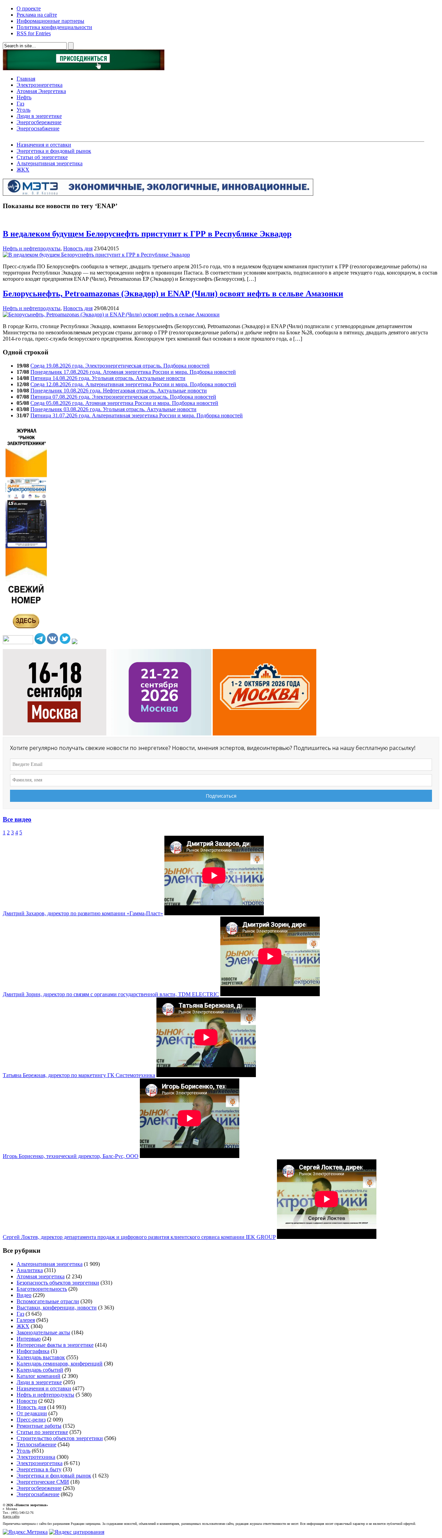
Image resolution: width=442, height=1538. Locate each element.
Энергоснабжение (38, 128)
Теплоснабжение (36, 1444)
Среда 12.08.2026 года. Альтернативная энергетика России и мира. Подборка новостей (133, 384)
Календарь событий (40, 1370)
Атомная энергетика (41, 1276)
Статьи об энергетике (42, 157)
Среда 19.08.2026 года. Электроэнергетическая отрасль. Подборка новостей (120, 366)
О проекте (29, 8)
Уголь (23, 110)
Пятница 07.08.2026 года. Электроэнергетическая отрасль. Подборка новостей (123, 397)
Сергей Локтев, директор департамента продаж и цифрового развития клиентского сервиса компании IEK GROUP (139, 1237)
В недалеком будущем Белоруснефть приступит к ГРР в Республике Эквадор (147, 233)
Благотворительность (42, 1289)
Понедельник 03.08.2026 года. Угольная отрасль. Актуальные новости (113, 409)
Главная (26, 79)
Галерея (26, 1320)
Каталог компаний (38, 1376)
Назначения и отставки (44, 145)
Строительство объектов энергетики (60, 1438)
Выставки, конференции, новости (57, 1307)
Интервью (29, 1339)
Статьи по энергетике (42, 1432)
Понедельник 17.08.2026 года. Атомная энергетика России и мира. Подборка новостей (133, 372)
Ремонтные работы (39, 1426)
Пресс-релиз (31, 1420)
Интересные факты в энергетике (55, 1345)
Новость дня (78, 248)
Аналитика (30, 1270)
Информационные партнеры (50, 21)
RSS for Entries (34, 33)
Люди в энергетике (39, 116)
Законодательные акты (43, 1332)
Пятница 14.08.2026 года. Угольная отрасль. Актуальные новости (107, 378)
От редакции (32, 1413)
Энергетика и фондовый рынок (54, 151)
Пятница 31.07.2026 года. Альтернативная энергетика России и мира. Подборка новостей (136, 415)
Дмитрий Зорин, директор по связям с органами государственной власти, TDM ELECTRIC (111, 994)
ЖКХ (23, 170)
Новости (27, 1401)
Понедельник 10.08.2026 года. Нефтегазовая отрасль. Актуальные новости (118, 390)
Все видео (17, 819)
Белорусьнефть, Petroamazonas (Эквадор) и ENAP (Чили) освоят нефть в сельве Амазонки (173, 293)
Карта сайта (11, 1516)
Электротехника (36, 1457)
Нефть (24, 97)
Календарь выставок (41, 1357)
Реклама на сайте (37, 15)
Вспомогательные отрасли (48, 1301)
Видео (24, 1295)
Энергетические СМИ (43, 1482)
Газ (20, 103)
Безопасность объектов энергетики (58, 1283)
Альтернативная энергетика (50, 163)
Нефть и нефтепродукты (31, 248)
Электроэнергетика (40, 85)
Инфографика (33, 1351)
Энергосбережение (39, 122)
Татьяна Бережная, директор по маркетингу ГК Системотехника (79, 1075)
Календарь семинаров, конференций (60, 1363)
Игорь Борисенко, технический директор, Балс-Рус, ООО (70, 1156)
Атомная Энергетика (41, 91)
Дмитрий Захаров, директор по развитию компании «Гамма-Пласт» (83, 913)
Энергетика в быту (39, 1469)
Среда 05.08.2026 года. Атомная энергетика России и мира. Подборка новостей (124, 403)
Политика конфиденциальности (54, 27)
